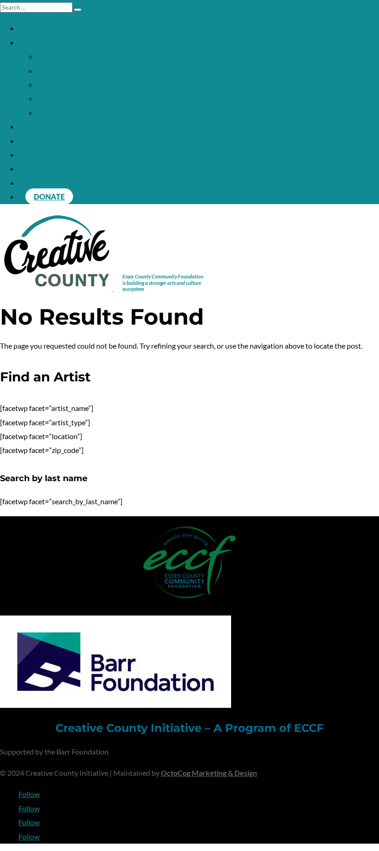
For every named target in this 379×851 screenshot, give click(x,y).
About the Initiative (70, 56)
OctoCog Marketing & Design (209, 772)
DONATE (49, 196)
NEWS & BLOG (43, 154)
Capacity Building (67, 84)
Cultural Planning (66, 70)
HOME (29, 28)
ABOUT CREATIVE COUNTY (67, 42)
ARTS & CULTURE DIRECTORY (71, 126)
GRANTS (33, 140)
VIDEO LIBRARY (46, 168)
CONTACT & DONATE (56, 182)
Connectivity (59, 112)
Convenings (56, 98)
